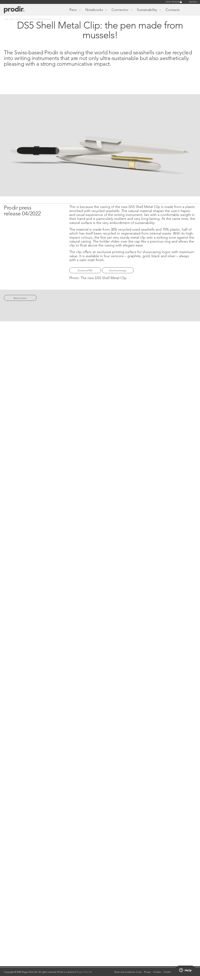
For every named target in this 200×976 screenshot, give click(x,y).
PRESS (12, 19)
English (192, 2)
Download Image (117, 270)
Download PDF (85, 270)
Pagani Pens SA (84, 972)
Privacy (147, 972)
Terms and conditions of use (128, 972)
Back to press (20, 298)
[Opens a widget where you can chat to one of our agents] (185, 970)
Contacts (173, 9)
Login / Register (172, 2)
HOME (6, 19)
